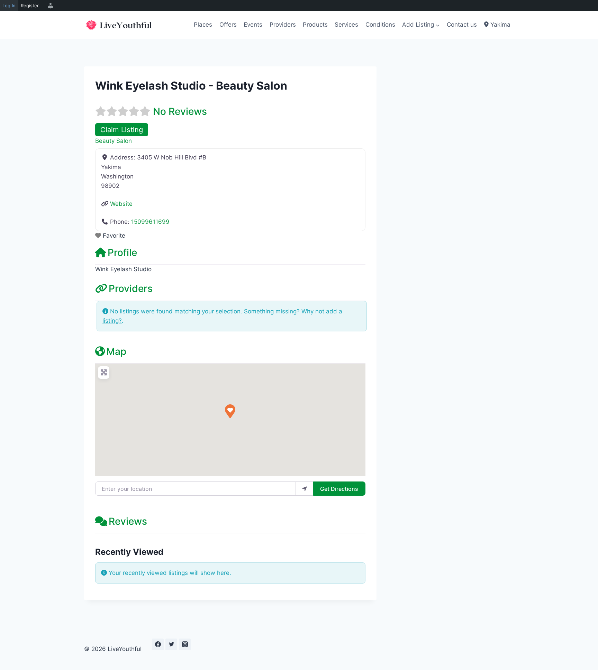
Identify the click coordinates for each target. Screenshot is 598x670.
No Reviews (180, 111)
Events (253, 24)
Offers (228, 24)
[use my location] (305, 488)
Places (203, 24)
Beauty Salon (113, 140)
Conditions (380, 24)
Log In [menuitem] (9, 5)
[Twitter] (171, 644)
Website (121, 203)
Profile (122, 252)
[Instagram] (185, 644)
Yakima (499, 24)
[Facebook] (158, 644)
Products (315, 24)
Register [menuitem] (30, 5)
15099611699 (150, 221)
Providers (283, 24)
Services (346, 24)
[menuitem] (49, 5)
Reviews (128, 521)
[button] (230, 411)
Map (116, 351)
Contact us (462, 24)
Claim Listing (121, 129)
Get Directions (339, 488)
